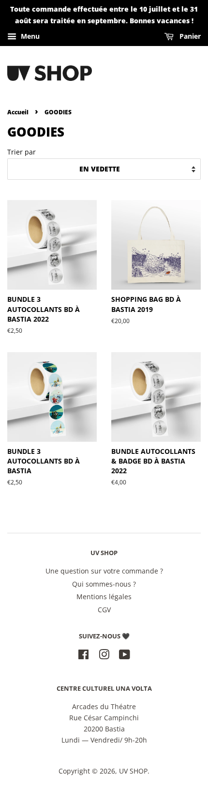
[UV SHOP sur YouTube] (124, 656)
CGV (104, 609)
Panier (189, 36)
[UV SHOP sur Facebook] (83, 656)
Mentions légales (104, 596)
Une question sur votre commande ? (104, 570)
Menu (29, 36)
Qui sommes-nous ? (104, 584)
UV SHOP (133, 770)
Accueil (18, 112)
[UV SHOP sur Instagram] (104, 656)
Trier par (21, 151)
